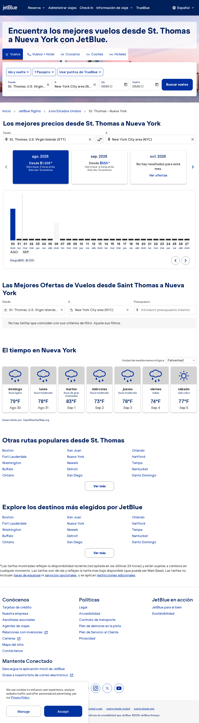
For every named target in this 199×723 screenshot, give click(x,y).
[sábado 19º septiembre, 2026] (137, 239)
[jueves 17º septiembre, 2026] (124, 239)
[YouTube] (119, 688)
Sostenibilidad (163, 613)
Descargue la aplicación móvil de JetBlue (33, 669)
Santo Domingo (144, 475)
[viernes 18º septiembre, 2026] (131, 239)
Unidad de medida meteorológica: (143, 360)
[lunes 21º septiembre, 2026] (149, 239)
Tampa (137, 463)
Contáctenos (12, 651)
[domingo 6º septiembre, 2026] (56, 231)
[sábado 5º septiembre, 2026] (50, 239)
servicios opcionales (61, 575)
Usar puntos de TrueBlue (78, 72)
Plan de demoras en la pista (100, 626)
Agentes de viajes (16, 626)
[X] (107, 688)
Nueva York (75, 457)
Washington (11, 463)
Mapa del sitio (13, 645)
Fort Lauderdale (14, 457)
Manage (23, 711)
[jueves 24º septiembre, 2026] (168, 239)
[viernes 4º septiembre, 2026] (43, 239)
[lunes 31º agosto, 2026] (19, 239)
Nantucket (140, 469)
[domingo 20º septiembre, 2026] (143, 239)
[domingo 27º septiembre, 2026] (186, 239)
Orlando (138, 450)
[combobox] (27, 86)
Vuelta (136, 82)
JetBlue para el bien (167, 607)
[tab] (12, 54)
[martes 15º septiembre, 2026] (112, 239)
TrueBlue (143, 8)
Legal (83, 607)
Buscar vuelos (177, 84)
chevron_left (6, 167)
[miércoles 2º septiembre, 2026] (31, 239)
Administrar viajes (62, 8)
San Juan (74, 450)
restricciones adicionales (116, 575)
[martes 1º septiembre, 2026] (25, 239)
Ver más (99, 486)
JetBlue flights (29, 111)
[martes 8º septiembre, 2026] (68, 239)
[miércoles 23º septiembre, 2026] (162, 239)
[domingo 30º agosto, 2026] (12, 224)
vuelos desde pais (144, 708)
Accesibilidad (89, 613)
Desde (12, 82)
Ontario (8, 475)
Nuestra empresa (15, 613)
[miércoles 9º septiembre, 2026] (75, 239)
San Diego (75, 475)
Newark (72, 463)
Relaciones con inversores (25, 632)
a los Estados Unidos (65, 111)
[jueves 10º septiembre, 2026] (81, 239)
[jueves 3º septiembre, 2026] (37, 239)
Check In (86, 8)
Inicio (6, 111)
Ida (103, 82)
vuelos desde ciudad (118, 708)
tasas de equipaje (27, 575)
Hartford (138, 457)
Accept (63, 711)
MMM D (107, 86)
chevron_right (193, 167)
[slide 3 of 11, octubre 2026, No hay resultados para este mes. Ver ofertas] (158, 167)
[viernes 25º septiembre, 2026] (174, 239)
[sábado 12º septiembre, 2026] (93, 239)
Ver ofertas (158, 175)
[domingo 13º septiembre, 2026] (99, 239)
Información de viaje (114, 8)
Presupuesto (142, 301)
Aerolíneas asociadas (18, 620)
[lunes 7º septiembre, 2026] (62, 239)
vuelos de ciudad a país (89, 708)
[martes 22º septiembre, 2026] (155, 239)
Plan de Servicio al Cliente (98, 632)
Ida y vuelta (16, 72)
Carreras (11, 638)
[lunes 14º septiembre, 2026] (106, 239)
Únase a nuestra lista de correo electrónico (37, 675)
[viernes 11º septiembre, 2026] (87, 239)
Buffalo (7, 469)
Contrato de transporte (97, 620)
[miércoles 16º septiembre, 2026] (118, 239)
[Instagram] (95, 688)
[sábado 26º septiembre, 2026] (180, 239)
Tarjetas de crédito (16, 607)
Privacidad (87, 638)
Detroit (72, 469)
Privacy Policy (20, 697)
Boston (8, 450)
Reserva (37, 8)
